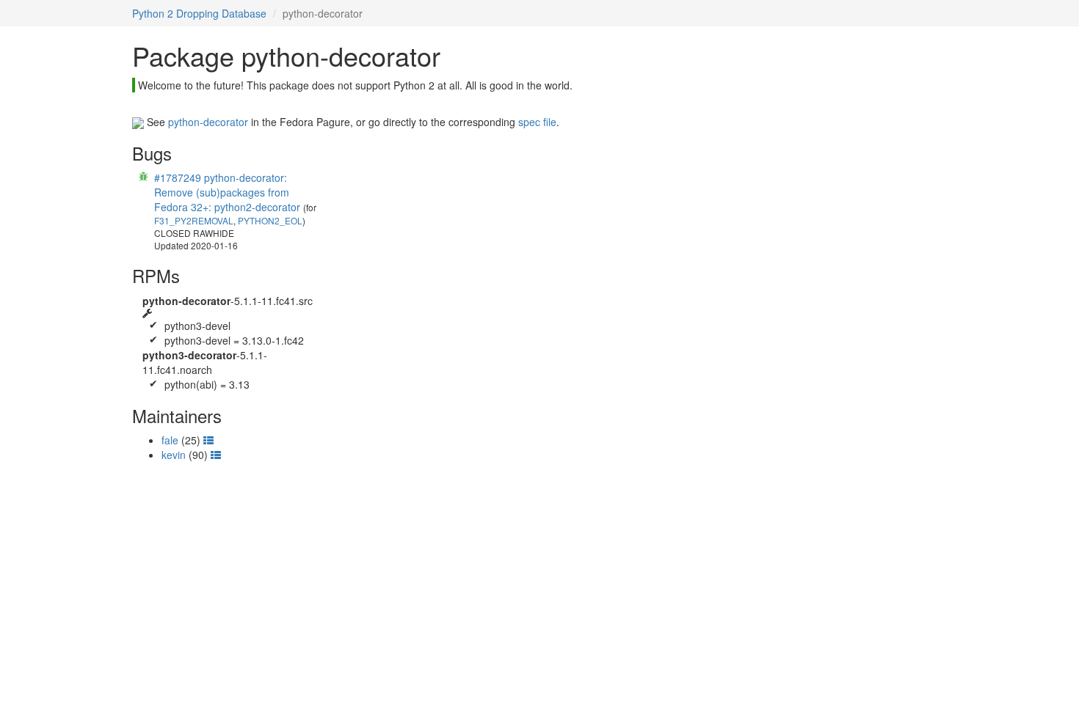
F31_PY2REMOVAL (193, 220)
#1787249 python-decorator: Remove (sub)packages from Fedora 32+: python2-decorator (227, 192)
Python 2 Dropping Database (199, 13)
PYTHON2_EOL (270, 220)
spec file (537, 121)
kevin (173, 454)
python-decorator (208, 121)
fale (169, 440)
